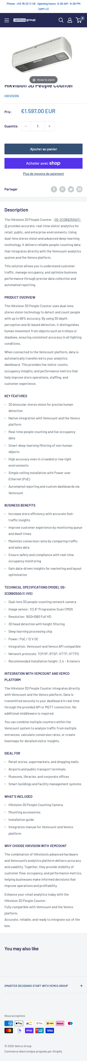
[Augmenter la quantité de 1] (49, 126)
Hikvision (11, 96)
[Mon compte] (70, 20)
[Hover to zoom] (43, 56)
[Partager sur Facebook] (54, 189)
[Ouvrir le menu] (6, 20)
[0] (79, 20)
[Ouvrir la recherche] (61, 20)
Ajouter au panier (43, 149)
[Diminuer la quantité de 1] (26, 126)
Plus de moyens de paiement (43, 174)
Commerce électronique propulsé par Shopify (33, 1051)
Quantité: (11, 126)
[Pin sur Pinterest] (62, 189)
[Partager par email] (79, 189)
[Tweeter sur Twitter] (71, 189)
